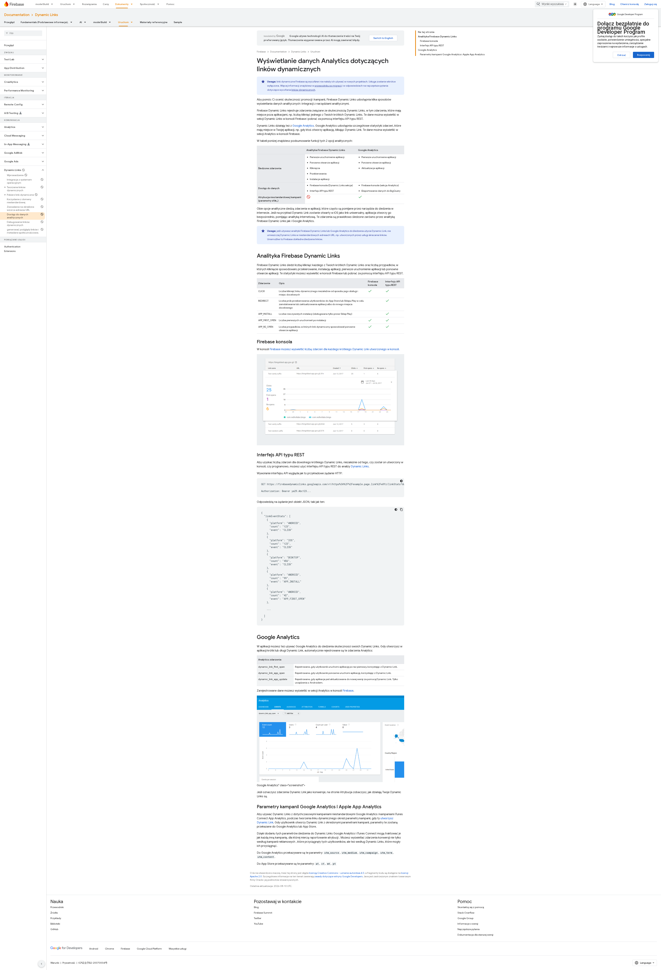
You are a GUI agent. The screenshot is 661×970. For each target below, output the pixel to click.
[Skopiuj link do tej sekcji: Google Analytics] (303, 637)
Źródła (54, 912)
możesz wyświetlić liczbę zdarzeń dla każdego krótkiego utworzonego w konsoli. (335, 349)
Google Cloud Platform (149, 948)
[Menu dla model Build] (53, 4)
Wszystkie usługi (177, 948)
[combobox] (552, 4)
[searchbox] (23, 33)
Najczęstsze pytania (469, 929)
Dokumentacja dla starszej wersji (475, 934)
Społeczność (147, 4)
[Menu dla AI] (86, 22)
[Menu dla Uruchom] (75, 4)
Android (93, 948)
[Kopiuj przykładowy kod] (401, 509)
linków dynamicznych (303, 89)
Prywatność (68, 962)
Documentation (16, 15)
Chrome (109, 948)
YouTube (258, 923)
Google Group (465, 918)
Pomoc (170, 4)
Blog (612, 4)
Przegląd (9, 22)
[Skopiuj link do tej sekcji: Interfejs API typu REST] (308, 455)
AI (81, 22)
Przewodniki (57, 907)
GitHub (54, 929)
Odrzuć (621, 55)
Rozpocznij (643, 54)
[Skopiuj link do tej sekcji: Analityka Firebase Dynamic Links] (343, 256)
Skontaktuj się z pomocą (471, 907)
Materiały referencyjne (153, 22)
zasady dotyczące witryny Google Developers (338, 876)
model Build (42, 4)
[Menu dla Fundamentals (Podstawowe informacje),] (72, 22)
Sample (178, 22)
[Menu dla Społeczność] (159, 4)
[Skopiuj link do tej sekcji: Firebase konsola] (295, 342)
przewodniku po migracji (328, 85)
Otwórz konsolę (629, 4)
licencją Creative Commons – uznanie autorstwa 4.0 (336, 873)
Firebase (261, 51)
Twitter (257, 918)
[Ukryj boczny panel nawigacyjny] (41, 963)
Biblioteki (55, 923)
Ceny (106, 4)
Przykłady (55, 918)
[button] (20, 59)
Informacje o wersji (468, 923)
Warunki (54, 962)
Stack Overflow (466, 912)
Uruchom (65, 4)
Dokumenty (122, 4)
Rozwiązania (89, 4)
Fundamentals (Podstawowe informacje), (44, 22)
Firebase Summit (263, 912)
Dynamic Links (46, 15)
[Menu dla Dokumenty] (133, 4)
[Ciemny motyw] (401, 481)
